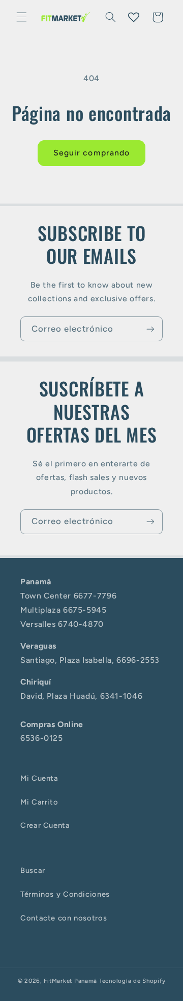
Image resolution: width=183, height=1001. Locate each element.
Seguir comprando (91, 152)
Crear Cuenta (45, 825)
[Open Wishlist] (133, 17)
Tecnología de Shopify (132, 980)
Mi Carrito (39, 802)
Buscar (32, 870)
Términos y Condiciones (65, 894)
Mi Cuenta (39, 778)
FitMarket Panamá (70, 980)
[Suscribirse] (150, 328)
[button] (21, 17)
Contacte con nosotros (63, 918)
